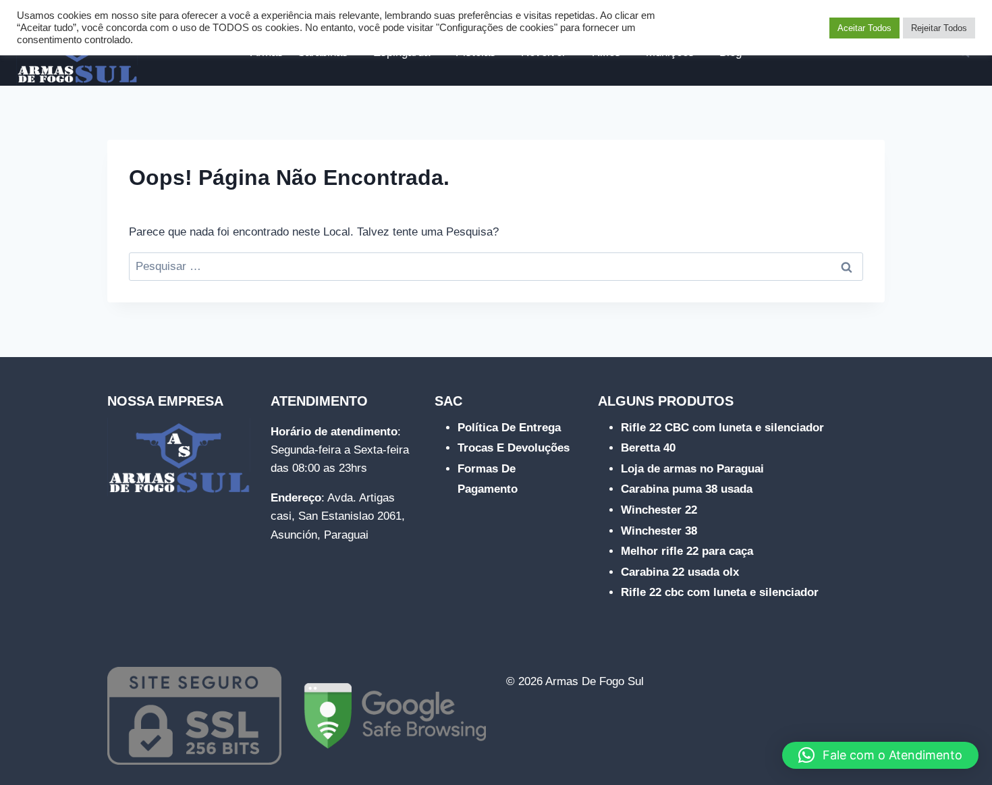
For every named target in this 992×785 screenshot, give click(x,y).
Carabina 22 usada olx (680, 572)
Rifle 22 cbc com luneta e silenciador (720, 592)
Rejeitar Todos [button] (939, 28)
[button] (880, 755)
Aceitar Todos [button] (864, 28)
